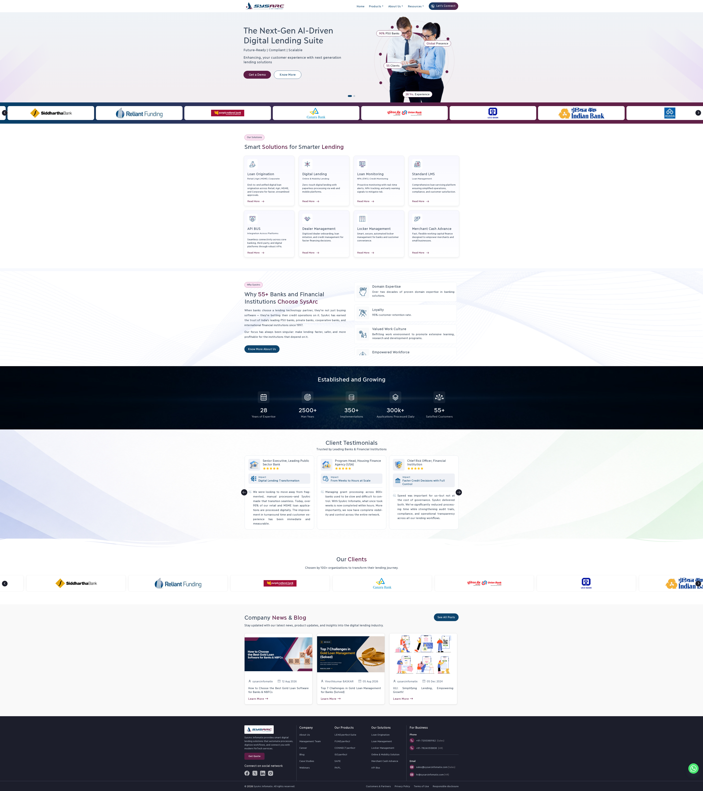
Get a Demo (257, 74)
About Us (394, 6)
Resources (415, 6)
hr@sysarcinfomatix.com (432, 774)
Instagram (270, 773)
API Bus (375, 767)
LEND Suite (345, 734)
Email (413, 760)
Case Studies (306, 760)
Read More (253, 201)
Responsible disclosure (446, 786)
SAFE (337, 760)
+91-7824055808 (429, 747)
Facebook (247, 773)
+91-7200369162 (430, 740)
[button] (698, 113)
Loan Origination (380, 734)
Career (303, 747)
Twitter (254, 773)
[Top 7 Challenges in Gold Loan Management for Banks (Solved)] (351, 653)
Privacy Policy (402, 786)
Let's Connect (446, 5)
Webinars (304, 767)
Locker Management (382, 747)
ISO (340, 754)
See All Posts (446, 617)
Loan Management (381, 741)
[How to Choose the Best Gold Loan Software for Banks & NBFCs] (278, 653)
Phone (413, 734)
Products (375, 6)
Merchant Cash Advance (384, 760)
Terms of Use (421, 786)
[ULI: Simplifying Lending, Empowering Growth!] (423, 653)
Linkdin (262, 773)
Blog (301, 754)
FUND (342, 741)
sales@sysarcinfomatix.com (435, 766)
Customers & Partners (378, 786)
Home (360, 6)
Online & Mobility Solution (385, 754)
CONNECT (344, 747)
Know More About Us (262, 348)
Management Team (310, 741)
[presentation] (244, 492)
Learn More (256, 698)
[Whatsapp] (693, 768)
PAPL (337, 767)
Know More (288, 74)
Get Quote (254, 755)
